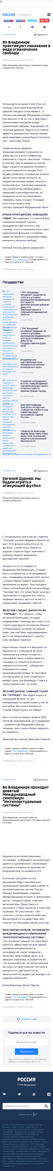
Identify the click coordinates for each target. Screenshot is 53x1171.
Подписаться (26, 1051)
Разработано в (25, 1114)
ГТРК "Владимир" (20, 259)
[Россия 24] (20, 21)
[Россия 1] (8, 21)
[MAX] (32, 26)
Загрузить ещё (28, 1019)
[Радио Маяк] (44, 22)
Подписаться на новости (26, 1033)
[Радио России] (32, 21)
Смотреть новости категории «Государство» (25, 454)
